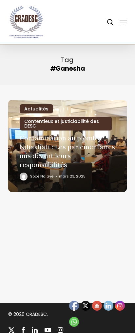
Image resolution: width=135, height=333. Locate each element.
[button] (123, 22)
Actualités (36, 109)
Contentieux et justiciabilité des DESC (61, 123)
